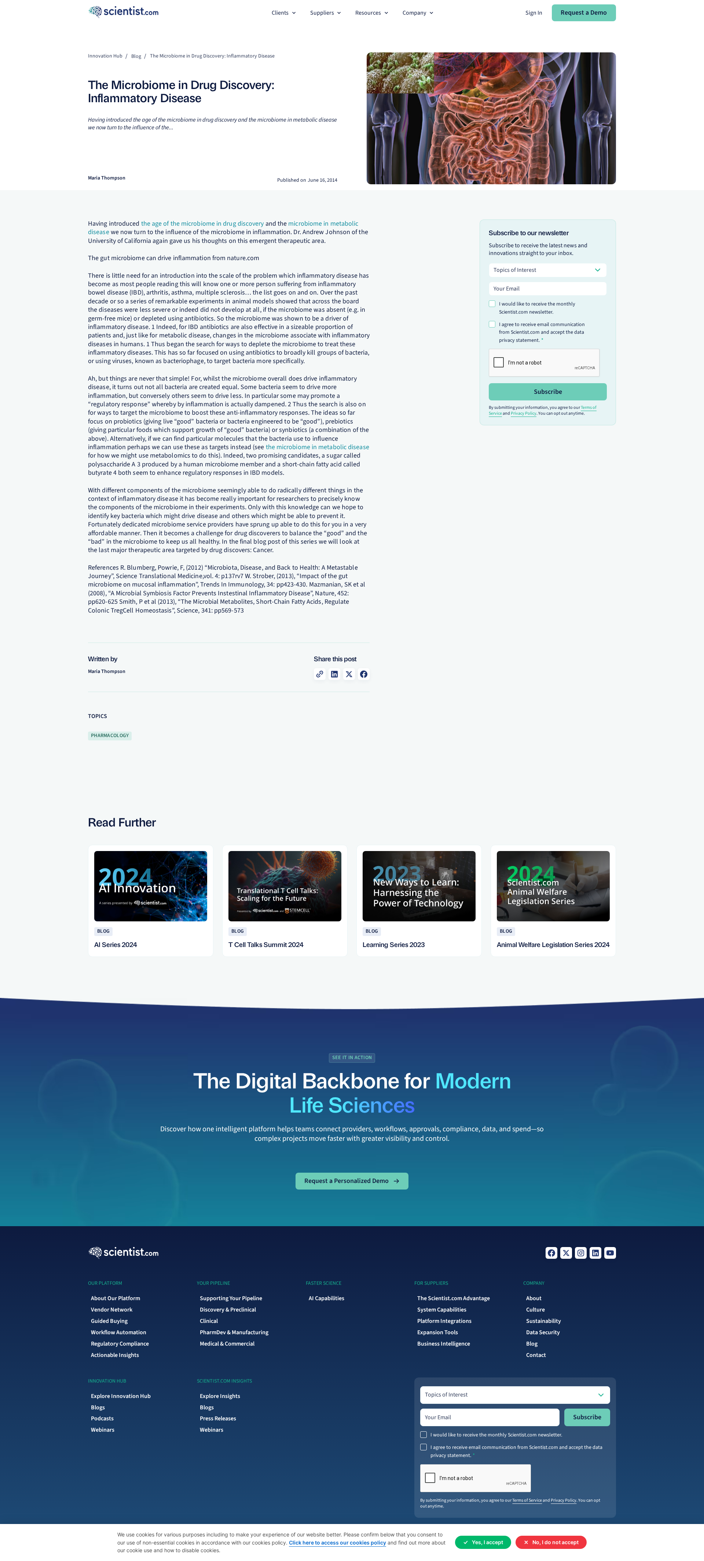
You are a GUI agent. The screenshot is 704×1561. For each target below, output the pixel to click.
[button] (284, 13)
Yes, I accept (487, 1542)
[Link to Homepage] (123, 1253)
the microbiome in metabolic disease (317, 447)
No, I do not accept (555, 1542)
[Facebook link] (551, 1253)
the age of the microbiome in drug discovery (202, 223)
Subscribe (548, 391)
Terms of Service (527, 1500)
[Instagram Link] (581, 1253)
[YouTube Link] (610, 1253)
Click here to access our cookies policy (337, 1542)
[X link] (566, 1253)
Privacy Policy (523, 413)
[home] (123, 12)
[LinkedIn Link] (595, 1253)
